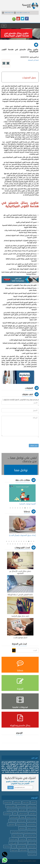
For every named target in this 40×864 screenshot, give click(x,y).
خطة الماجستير (7, 813)
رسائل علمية (26, 802)
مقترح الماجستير (14, 817)
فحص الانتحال (32, 854)
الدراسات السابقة (31, 828)
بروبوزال (22, 817)
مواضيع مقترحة (21, 846)
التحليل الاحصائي (23, 813)
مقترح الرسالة (22, 821)
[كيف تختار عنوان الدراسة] (20, 605)
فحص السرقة (14, 850)
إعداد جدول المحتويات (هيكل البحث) (22, 535)
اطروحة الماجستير (21, 806)
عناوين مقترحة (13, 843)
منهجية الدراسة (23, 843)
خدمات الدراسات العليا (30, 835)
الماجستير (33, 802)
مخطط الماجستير (32, 824)
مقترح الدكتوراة (32, 821)
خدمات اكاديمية (32, 839)
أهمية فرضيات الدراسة (27, 504)
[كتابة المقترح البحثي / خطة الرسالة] (20, 584)
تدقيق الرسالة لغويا (12, 810)
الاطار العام (22, 828)
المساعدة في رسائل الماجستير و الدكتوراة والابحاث (23, 832)
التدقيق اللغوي (32, 810)
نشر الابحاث (22, 839)
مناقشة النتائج (23, 850)
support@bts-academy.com (23, 12)
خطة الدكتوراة (13, 821)
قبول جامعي (32, 843)
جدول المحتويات (32, 846)
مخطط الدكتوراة (21, 824)
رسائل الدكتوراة (32, 806)
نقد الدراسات (32, 850)
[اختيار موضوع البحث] (20, 626)
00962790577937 (9, 12)
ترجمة (13, 846)
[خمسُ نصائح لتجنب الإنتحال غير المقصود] (20, 560)
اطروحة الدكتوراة (10, 806)
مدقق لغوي (32, 813)
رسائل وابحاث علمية (17, 835)
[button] (21, 470)
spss (15, 813)
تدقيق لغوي (23, 810)
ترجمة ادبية (7, 846)
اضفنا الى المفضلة (33, 60)
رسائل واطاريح (17, 802)
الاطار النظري (11, 824)
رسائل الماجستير (7, 802)
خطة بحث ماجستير (31, 817)
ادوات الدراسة (13, 839)
